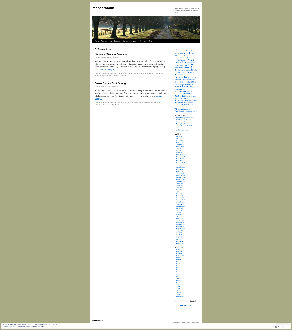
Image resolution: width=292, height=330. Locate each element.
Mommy (193, 79)
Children (192, 53)
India (184, 75)
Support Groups (192, 104)
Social (178, 286)
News (178, 276)
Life (111, 41)
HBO (189, 70)
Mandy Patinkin (106, 75)
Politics (178, 282)
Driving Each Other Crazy (183, 124)
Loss (191, 77)
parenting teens (181, 91)
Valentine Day (193, 111)
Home (184, 72)
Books (178, 249)
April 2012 (179, 239)
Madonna (177, 79)
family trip (178, 68)
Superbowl (189, 102)
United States (180, 111)
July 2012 (179, 233)
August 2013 (179, 208)
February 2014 (180, 196)
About (97, 41)
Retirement (189, 96)
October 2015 (180, 165)
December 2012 (180, 222)
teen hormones (186, 107)
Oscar (192, 84)
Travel (190, 109)
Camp (180, 53)
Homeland (98, 75)
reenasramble (103, 7)
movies (177, 84)
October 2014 (180, 179)
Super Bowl (177, 104)
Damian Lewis (158, 73)
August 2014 (179, 183)
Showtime (115, 75)
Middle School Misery (182, 130)
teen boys (178, 107)
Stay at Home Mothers (181, 100)
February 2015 (180, 171)
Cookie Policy (40, 326)
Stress (176, 102)
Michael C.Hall (148, 102)
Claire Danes (149, 73)
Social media (178, 98)
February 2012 (180, 243)
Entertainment (105, 73)
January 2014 (180, 198)
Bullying (177, 53)
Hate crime (185, 70)
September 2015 (180, 167)
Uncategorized (180, 296)
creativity (184, 60)
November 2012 (180, 224)
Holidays (177, 73)
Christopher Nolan (179, 56)
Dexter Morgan (138, 102)
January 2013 (180, 220)
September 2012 (180, 229)
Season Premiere (111, 54)
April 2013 (179, 216)
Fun (177, 261)
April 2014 (179, 192)
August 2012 (179, 231)
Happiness (178, 70)
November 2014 (180, 177)
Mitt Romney (182, 79)
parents (190, 91)
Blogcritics (126, 102)
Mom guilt (188, 79)
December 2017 (180, 146)
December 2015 (180, 163)
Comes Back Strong (110, 83)
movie (194, 81)
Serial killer (157, 102)
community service (180, 58)
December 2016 (180, 157)
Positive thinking (179, 93)
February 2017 (180, 155)
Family (188, 64)
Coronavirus (190, 58)
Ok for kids (187, 84)
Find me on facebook (183, 305)
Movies (151, 41)
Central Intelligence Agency (136, 73)
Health (194, 69)
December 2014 (180, 175)
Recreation (187, 93)
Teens (177, 290)
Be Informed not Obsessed (183, 120)
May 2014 (179, 189)
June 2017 (179, 148)
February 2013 (180, 218)
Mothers (188, 82)
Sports (178, 288)
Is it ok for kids (179, 77)
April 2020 (179, 138)
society (185, 98)
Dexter (132, 102)
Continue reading (107, 69)
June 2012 (179, 235)
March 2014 (179, 194)
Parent (178, 86)
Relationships (180, 95)
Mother (182, 81)
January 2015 (180, 173)
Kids (186, 77)
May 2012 (179, 237)
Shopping (194, 96)
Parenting (104, 41)
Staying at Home (193, 100)
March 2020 (179, 140)
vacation (187, 111)
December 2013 (180, 200)
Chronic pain (187, 56)
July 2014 (179, 185)
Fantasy (178, 257)
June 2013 (179, 212)
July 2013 (179, 210)
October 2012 (180, 227)
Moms (176, 82)
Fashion (178, 259)
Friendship (188, 67)
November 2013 (180, 202)
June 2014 (179, 187)
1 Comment (122, 75)
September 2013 (180, 206)
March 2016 (179, 161)
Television (143, 41)
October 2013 (180, 204)
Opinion (125, 41)
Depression (192, 60)
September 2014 (180, 181)
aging (184, 51)
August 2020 (179, 136)
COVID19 (178, 60)
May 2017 (179, 150)
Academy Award (179, 51)
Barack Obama (190, 51)
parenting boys (180, 89)
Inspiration (133, 41)
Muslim (182, 84)
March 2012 (179, 241)
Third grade (185, 109)
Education (117, 41)
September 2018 (180, 144)
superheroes (184, 105)
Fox (182, 67)
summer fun (182, 102)
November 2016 (180, 159)
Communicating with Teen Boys (185, 117)
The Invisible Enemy (182, 122)
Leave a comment (114, 104)
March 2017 (179, 152)
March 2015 (179, 169)
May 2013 (179, 214)
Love (195, 77)
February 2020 (180, 142)
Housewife (178, 74)
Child (184, 53)
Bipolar (125, 73)
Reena (115, 57)
